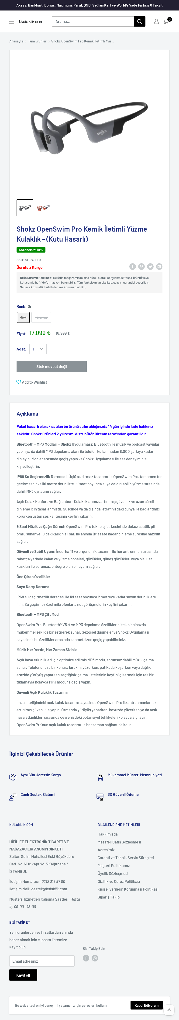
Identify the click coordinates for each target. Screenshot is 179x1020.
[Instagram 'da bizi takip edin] (95, 957)
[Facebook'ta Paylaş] (132, 266)
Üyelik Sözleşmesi (113, 873)
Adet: (21, 349)
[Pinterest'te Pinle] (141, 266)
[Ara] (139, 21)
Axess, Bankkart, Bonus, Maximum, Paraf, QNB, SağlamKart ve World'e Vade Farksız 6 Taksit (89, 5)
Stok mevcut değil (51, 366)
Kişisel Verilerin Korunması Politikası (128, 889)
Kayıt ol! (23, 975)
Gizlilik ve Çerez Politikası (119, 881)
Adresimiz (106, 849)
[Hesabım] (156, 21)
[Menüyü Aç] (11, 22)
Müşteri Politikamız (114, 865)
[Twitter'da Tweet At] (150, 266)
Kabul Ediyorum (146, 1005)
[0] (166, 21)
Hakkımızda (108, 834)
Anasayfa (16, 41)
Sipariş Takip (109, 897)
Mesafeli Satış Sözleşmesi (119, 842)
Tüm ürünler (37, 41)
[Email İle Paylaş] (159, 266)
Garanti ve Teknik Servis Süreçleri (126, 857)
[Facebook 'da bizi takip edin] (86, 957)
